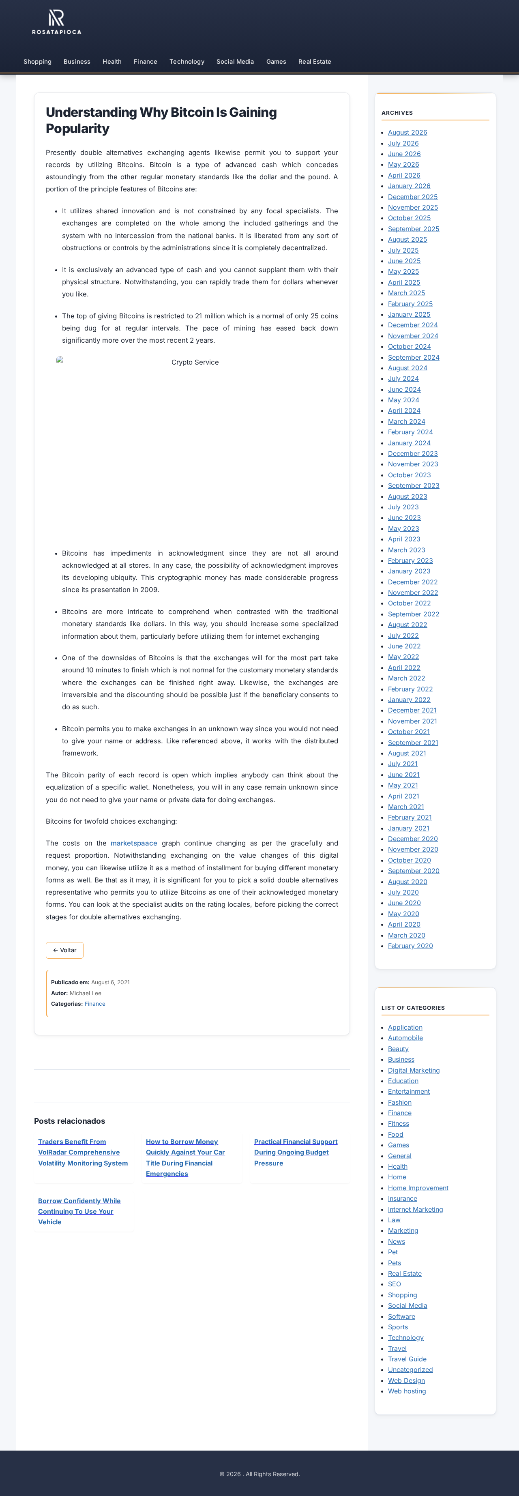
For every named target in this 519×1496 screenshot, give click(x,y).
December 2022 (413, 582)
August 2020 (407, 882)
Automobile (405, 1038)
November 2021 (412, 721)
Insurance (402, 1198)
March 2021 (406, 807)
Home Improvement (418, 1188)
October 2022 (409, 603)
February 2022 (410, 689)
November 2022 (413, 592)
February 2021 (410, 817)
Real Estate (314, 61)
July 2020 (403, 892)
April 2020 (404, 924)
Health (112, 61)
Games (276, 61)
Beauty (398, 1049)
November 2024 (413, 336)
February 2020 (410, 946)
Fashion (400, 1102)
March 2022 (406, 678)
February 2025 (410, 304)
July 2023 (403, 507)
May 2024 (403, 400)
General (400, 1156)
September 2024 (414, 357)
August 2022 (407, 624)
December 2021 (412, 710)
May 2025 (403, 271)
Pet (393, 1252)
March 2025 (406, 293)
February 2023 (410, 560)
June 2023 (404, 517)
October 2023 (409, 475)
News (396, 1241)
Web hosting (407, 1391)
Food (395, 1134)
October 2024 (409, 346)
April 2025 (404, 282)
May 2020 (403, 914)
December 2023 (413, 453)
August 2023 (407, 496)
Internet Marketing (415, 1209)
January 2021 (408, 828)
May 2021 (403, 785)
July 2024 (403, 378)
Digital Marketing (414, 1070)
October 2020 (409, 860)
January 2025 (409, 314)
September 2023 (414, 485)
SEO (394, 1284)
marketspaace (134, 843)
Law (394, 1220)
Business (77, 61)
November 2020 (413, 849)
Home (397, 1177)
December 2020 (413, 839)
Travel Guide (407, 1359)
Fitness (398, 1123)
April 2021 (403, 796)
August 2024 (407, 368)
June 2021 (404, 775)
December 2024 (413, 325)
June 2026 (404, 154)
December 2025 (413, 197)
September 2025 (414, 229)
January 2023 (409, 571)
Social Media (235, 61)
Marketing (403, 1230)
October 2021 (409, 732)
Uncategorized (410, 1369)
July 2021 (403, 764)
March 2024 (406, 421)
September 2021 (413, 742)
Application (405, 1027)
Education (403, 1081)
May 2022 (403, 656)
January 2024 (409, 443)
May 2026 (403, 164)
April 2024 (404, 410)
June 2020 (404, 903)
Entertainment (409, 1091)
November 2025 (413, 207)
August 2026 (407, 132)
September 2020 (414, 871)
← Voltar (65, 950)
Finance (145, 61)
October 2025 (409, 218)
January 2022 (409, 699)
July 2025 (403, 250)
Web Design (406, 1380)
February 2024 (410, 432)
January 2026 (409, 186)
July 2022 (403, 635)
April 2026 (404, 175)
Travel (397, 1348)
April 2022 (404, 667)
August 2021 (407, 753)
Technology (186, 61)
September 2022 (414, 614)
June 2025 (404, 261)
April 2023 (404, 539)
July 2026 (403, 143)
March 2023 (406, 550)
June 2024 (404, 389)
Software (401, 1316)
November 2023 (413, 464)
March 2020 (406, 935)
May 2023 (403, 528)
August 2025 (407, 239)
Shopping (37, 61)
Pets (394, 1263)
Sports (398, 1327)
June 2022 (404, 646)
